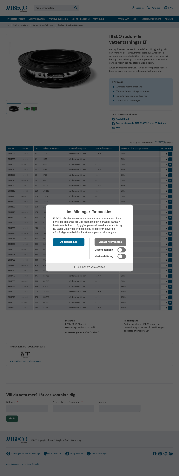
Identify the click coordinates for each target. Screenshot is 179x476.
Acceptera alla (68, 241)
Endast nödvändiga (110, 241)
